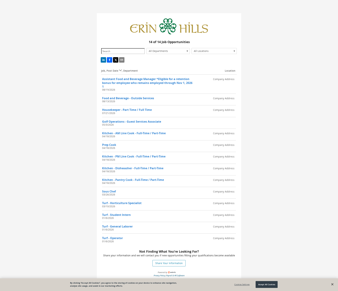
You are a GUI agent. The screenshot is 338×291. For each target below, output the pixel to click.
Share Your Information (169, 263)
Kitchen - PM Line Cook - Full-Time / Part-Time (133, 156)
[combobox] (168, 51)
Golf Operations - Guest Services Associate (131, 122)
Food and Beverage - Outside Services (128, 98)
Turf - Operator (112, 238)
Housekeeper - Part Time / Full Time (127, 110)
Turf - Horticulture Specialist (122, 203)
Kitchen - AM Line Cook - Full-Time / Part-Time (134, 133)
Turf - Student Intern (116, 215)
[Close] (332, 284)
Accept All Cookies (266, 284)
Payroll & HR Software (175, 275)
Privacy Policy (159, 275)
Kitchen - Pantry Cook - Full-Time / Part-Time (133, 180)
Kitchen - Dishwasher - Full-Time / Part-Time (132, 168)
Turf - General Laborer (117, 226)
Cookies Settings (242, 284)
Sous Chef (109, 191)
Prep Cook (109, 145)
